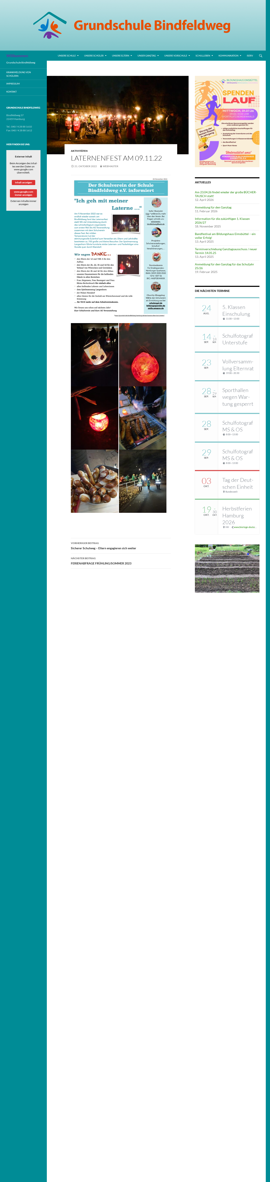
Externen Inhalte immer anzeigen (23, 202)
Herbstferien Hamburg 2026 (237, 515)
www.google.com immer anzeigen (23, 193)
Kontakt (11, 91)
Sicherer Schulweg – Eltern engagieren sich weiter (103, 545)
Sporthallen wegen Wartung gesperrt (237, 397)
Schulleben (203, 55)
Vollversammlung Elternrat (238, 365)
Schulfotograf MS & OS (237, 426)
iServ (250, 55)
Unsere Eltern (120, 55)
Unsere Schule (67, 55)
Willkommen (17, 55)
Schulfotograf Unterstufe (237, 339)
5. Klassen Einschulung (236, 310)
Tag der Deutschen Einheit (237, 483)
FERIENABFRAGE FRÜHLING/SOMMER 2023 (101, 561)
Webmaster (110, 166)
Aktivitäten (79, 150)
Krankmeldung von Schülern (18, 74)
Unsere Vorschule (175, 55)
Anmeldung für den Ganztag (213, 207)
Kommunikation (228, 55)
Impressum (13, 83)
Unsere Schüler (94, 55)
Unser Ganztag (147, 55)
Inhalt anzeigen (23, 182)
